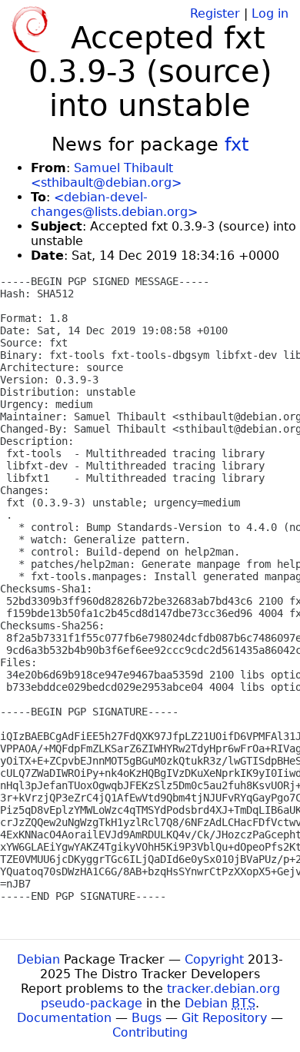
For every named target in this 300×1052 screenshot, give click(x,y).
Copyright (214, 959)
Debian (38, 959)
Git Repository (224, 1018)
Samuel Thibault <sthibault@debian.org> (106, 175)
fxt (236, 144)
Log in (270, 13)
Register (215, 13)
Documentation (64, 1018)
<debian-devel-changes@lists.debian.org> (114, 204)
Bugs (147, 1018)
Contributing (150, 1032)
